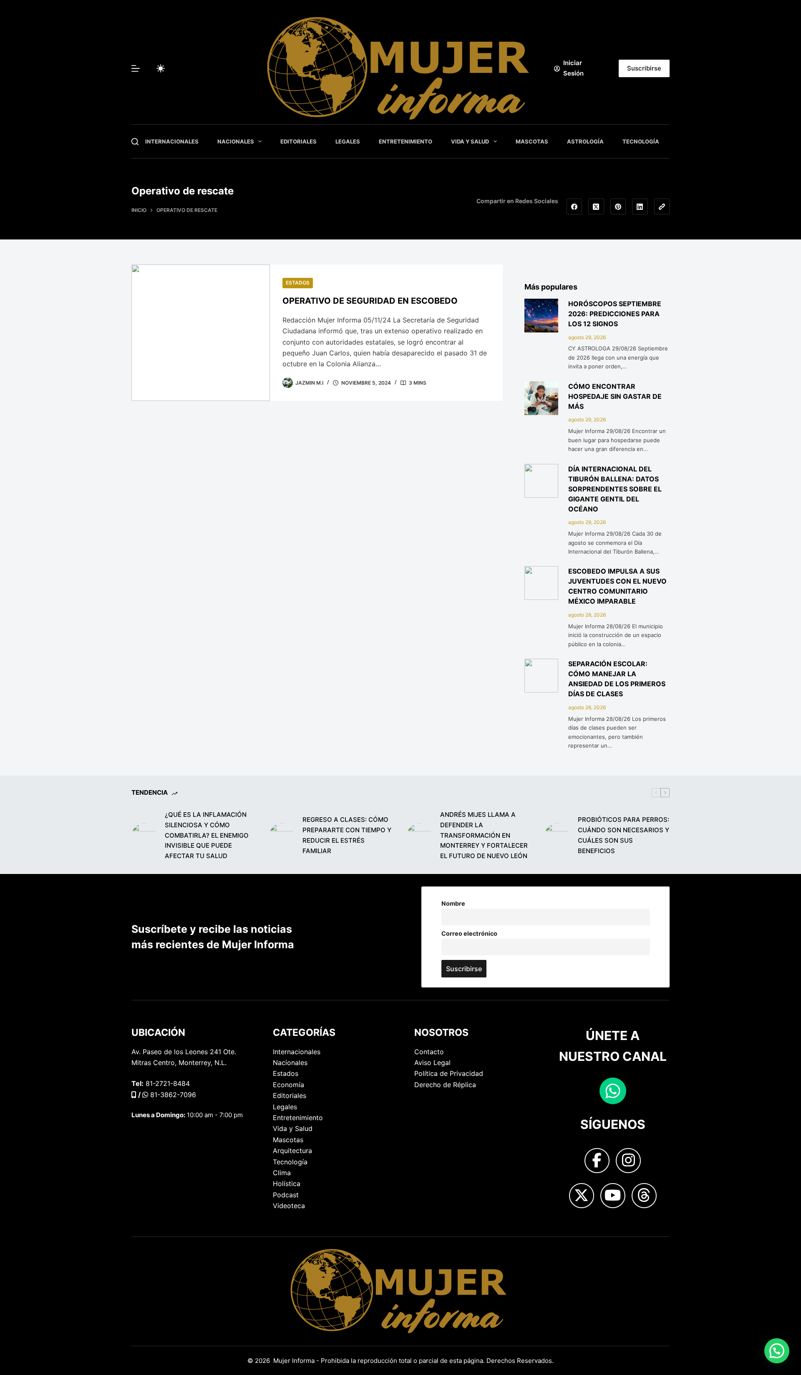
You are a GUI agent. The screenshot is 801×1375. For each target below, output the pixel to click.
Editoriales (298, 141)
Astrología (585, 141)
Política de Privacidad (448, 1073)
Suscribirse (644, 68)
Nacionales (235, 141)
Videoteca (289, 1205)
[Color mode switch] (160, 68)
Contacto (429, 1052)
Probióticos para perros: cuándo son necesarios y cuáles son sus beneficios (623, 835)
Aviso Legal (432, 1062)
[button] (776, 1350)
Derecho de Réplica (445, 1084)
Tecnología (640, 141)
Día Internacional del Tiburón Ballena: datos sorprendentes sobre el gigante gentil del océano (615, 489)
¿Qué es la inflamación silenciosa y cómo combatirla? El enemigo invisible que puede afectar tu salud (207, 835)
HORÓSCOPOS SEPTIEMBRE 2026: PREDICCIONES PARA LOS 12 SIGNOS (614, 314)
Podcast (286, 1195)
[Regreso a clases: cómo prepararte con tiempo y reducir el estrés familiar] (281, 835)
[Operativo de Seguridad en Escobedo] (200, 332)
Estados (298, 283)
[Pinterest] (618, 206)
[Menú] (135, 68)
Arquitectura (292, 1150)
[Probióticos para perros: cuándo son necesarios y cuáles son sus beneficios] (556, 835)
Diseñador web (155, 1251)
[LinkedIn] (640, 206)
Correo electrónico (469, 933)
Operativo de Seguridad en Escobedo (370, 301)
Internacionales (172, 141)
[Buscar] (135, 141)
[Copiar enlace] (662, 206)
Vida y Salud (470, 141)
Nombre (453, 903)
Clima (282, 1172)
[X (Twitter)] (596, 206)
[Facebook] (574, 206)
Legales (347, 141)
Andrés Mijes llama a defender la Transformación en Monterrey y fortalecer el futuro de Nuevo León (484, 835)
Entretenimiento (405, 141)
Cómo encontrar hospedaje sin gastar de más (615, 396)
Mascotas (532, 141)
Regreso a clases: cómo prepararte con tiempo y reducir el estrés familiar (346, 835)
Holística (286, 1183)
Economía (288, 1084)
